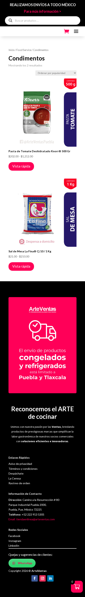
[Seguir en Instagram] (42, 578)
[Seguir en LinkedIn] (50, 578)
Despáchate (16, 473)
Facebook (14, 536)
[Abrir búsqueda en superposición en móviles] (42, 20)
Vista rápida (21, 166)
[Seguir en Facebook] (34, 578)
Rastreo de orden (19, 483)
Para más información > (42, 11)
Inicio (11, 50)
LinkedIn (13, 545)
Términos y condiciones (23, 468)
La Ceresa (14, 478)
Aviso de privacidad (20, 463)
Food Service (23, 50)
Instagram (14, 540)
